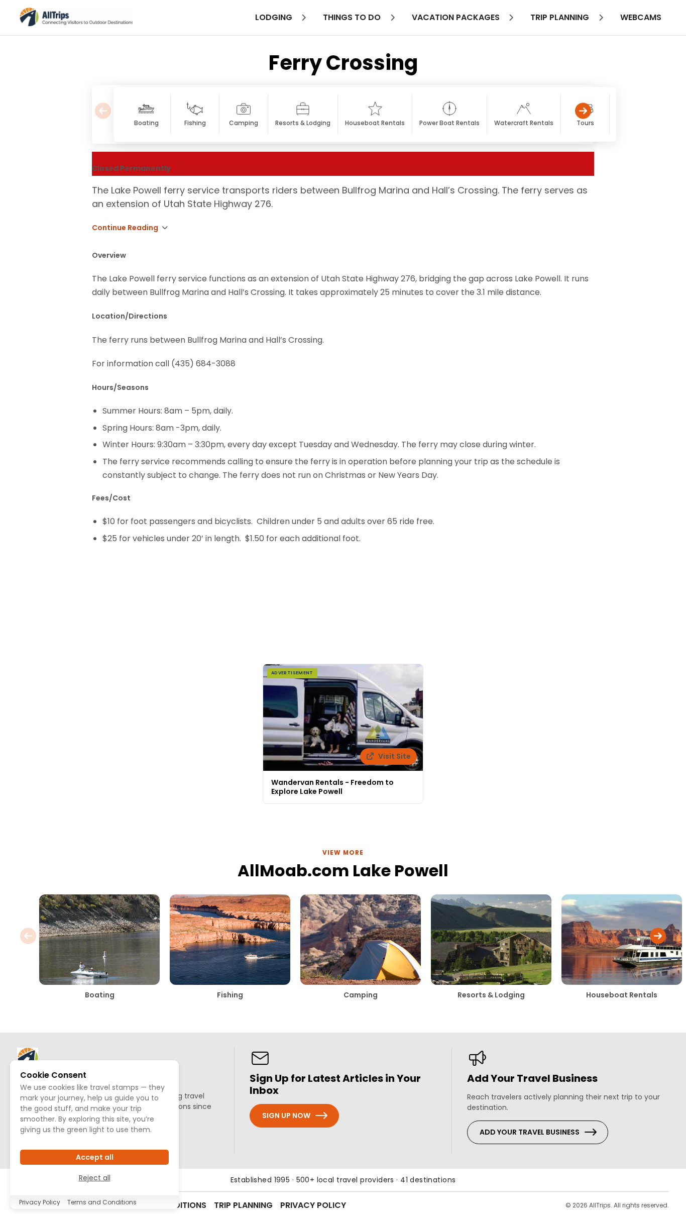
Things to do (353, 17)
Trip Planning (243, 1205)
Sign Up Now (286, 1115)
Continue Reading (125, 228)
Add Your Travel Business (530, 1132)
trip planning (560, 17)
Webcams (640, 17)
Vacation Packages (457, 17)
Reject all (94, 1177)
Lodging (274, 17)
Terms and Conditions (102, 1202)
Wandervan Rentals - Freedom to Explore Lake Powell (332, 787)
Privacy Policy (313, 1205)
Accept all (94, 1157)
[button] (583, 114)
